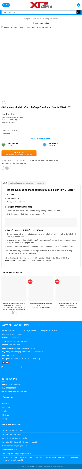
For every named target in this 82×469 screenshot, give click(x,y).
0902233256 (11, 388)
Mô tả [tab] (5, 183)
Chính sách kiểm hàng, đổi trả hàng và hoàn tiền (20, 442)
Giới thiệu (5, 403)
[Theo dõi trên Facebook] (3, 362)
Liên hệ (4, 419)
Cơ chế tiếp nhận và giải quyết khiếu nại (17, 454)
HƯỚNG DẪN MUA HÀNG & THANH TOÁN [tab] (21, 183)
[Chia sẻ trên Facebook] (3, 168)
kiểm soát (45, 160)
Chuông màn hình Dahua (34, 160)
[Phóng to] (4, 102)
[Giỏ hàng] (78, 5)
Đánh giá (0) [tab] (40, 183)
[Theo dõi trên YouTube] (7, 362)
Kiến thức (5, 415)
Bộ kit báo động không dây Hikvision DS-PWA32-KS (68, 304)
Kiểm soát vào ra (54, 160)
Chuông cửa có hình (50, 19)
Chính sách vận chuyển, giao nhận (14, 446)
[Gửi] (78, 12)
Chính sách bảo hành (9, 450)
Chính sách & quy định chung (13, 430)
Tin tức (4, 411)
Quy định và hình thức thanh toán (14, 438)
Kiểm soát (23, 163)
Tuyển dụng (6, 407)
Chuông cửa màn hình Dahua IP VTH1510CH (41, 304)
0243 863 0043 (16, 334)
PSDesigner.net (58, 466)
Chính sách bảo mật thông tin (13, 434)
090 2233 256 (13, 338)
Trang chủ (27, 19)
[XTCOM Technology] (41, 5)
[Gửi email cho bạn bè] (7, 168)
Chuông (10, 160)
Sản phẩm (37, 19)
